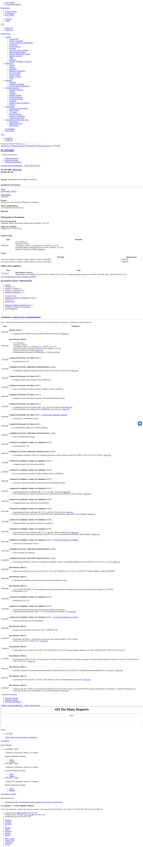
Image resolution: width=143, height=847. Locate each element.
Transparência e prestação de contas (17, 120)
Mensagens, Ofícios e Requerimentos (17, 305)
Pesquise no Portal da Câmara (11, 144)
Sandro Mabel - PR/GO (9, 191)
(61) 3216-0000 (29, 815)
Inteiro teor (17, 170)
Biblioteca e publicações (17, 71)
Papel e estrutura (14, 75)
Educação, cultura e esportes (18, 50)
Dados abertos (14, 125)
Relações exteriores (15, 56)
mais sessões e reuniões (8, 794)
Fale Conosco (9, 15)
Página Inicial (5, 146)
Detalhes (12, 762)
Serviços (12, 67)
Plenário (12, 91)
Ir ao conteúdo (10, 2)
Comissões (12, 93)
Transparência (13, 122)
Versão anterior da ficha (32, 165)
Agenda (11, 65)
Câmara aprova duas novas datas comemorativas (21, 737)
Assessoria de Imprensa (17, 116)
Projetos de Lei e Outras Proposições (38, 146)
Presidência (13, 69)
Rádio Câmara (14, 110)
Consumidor (13, 45)
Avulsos (7, 285)
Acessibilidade (10, 13)
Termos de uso (10, 840)
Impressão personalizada (13, 162)
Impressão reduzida (11, 158)
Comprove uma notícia (16, 118)
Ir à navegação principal (13, 4)
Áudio (11, 760)
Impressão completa (11, 160)
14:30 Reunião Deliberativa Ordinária (65, 617)
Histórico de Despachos (13, 292)
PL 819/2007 (7, 150)
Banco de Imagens (15, 114)
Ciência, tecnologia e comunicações (21, 43)
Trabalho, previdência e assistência (20, 61)
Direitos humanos (15, 46)
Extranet (8, 844)
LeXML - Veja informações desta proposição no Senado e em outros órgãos (37, 802)
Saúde (11, 58)
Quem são (12, 82)
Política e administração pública (19, 54)
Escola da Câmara (15, 73)
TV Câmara (13, 112)
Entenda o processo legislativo (19, 103)
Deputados (8, 80)
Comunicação (9, 107)
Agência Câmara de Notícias (18, 108)
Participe (12, 105)
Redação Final (10, 301)
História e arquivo (15, 76)
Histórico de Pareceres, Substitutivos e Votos (19, 298)
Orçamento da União (16, 99)
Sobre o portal (9, 839)
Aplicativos (9, 842)
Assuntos (8, 37)
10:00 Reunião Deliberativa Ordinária (54, 415)
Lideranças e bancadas (16, 84)
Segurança (12, 60)
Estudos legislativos (15, 97)
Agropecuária (13, 39)
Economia (12, 48)
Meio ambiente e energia (17, 52)
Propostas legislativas (16, 90)
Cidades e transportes (16, 41)
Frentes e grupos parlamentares (19, 86)
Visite (11, 78)
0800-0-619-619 (22, 813)
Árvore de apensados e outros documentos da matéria (18, 277)
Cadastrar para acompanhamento (12, 165)
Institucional (9, 63)
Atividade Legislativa (12, 88)
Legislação (12, 101)
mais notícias (5, 741)
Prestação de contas (15, 123)
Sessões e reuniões (15, 95)
